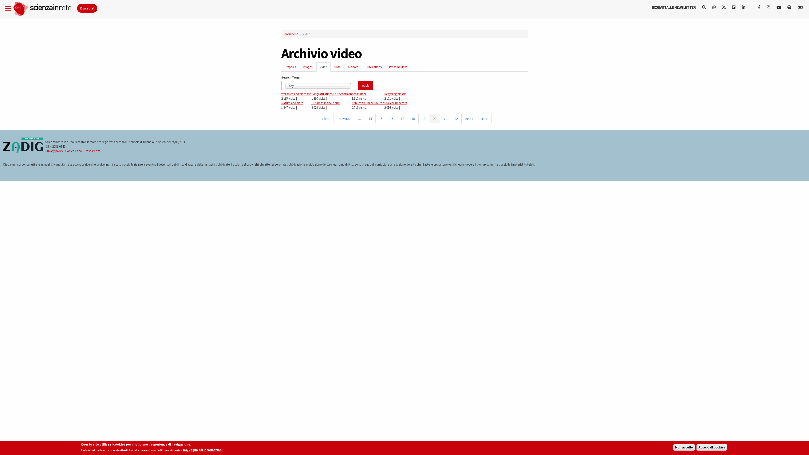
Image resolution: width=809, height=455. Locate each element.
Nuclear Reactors (395, 103)
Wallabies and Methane (296, 94)
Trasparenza (92, 151)
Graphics (290, 67)
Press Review (398, 67)
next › (469, 119)
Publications (374, 67)
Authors (353, 67)
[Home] (45, 9)
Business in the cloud (325, 103)
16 (391, 119)
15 (380, 119)
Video (325, 68)
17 (402, 119)
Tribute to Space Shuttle (368, 103)
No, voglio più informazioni (202, 450)
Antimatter (359, 94)
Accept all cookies (711, 447)
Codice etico (73, 151)
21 (445, 119)
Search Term (290, 77)
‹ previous (343, 119)
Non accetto (684, 447)
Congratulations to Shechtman (331, 94)
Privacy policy (54, 151)
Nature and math (292, 103)
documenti (291, 34)
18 (413, 119)
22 (456, 119)
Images (308, 67)
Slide (337, 67)
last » (484, 119)
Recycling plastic (395, 94)
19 (423, 119)
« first (325, 119)
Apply (365, 85)
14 (370, 119)
